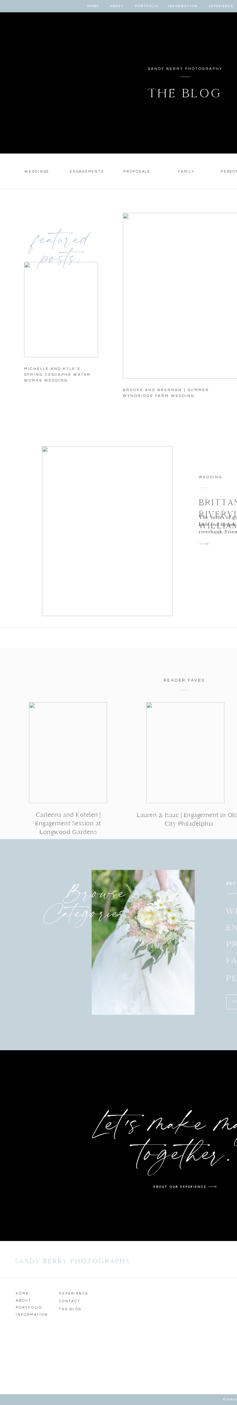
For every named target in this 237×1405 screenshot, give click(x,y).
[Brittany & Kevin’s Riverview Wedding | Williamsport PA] (107, 531)
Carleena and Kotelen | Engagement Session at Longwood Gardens (68, 823)
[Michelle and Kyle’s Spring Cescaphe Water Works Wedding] (61, 309)
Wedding (210, 477)
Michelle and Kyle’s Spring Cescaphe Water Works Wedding (57, 374)
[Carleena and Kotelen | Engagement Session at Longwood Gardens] (68, 752)
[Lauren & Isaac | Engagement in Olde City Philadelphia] (185, 752)
